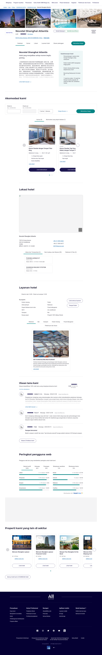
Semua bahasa (46, 616)
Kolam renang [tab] (56, 322)
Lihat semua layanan (75, 300)
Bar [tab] (39, 322)
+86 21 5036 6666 (58, 241)
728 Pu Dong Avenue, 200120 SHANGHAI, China (29, 38)
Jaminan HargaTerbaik (93, 32)
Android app (62, 616)
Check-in (11, 106)
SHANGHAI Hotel (31, 7)
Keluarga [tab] (37, 467)
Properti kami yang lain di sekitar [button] (26, 528)
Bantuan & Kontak (80, 613)
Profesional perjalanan (31, 616)
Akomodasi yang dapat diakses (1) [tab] (56, 119)
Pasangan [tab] (46, 467)
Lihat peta (46, 38)
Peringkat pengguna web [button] (35, 454)
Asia (9, 7)
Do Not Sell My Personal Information (59, 639)
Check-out (27, 106)
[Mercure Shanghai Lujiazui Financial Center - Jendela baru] (45, 542)
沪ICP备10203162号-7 (56, 643)
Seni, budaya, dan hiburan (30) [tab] (53, 252)
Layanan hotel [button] (28, 287)
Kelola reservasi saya (81, 611)
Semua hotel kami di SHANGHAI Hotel (17, 577)
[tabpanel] (51, 150)
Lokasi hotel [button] (26, 189)
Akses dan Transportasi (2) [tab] (33, 252)
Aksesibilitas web (47, 611)
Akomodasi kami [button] (15, 98)
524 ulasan (30, 34)
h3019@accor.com (58, 246)
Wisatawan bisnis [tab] (74, 467)
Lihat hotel (22, 565)
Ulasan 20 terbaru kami (27, 440)
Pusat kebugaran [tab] (68, 322)
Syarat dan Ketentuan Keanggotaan (60, 638)
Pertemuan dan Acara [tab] (51, 325)
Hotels (5, 7)
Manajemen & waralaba (16, 613)
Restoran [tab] (31, 322)
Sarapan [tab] (45, 322)
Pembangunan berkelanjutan (17, 618)
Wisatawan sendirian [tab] (59, 467)
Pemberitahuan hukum (41, 639)
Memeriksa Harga (78, 43)
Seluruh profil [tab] (27, 467)
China (13, 7)
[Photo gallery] (51, 18)
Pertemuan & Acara (31, 613)
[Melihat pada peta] (51, 214)
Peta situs (45, 613)
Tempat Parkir (73, 305)
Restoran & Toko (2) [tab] (71, 252)
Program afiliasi (14, 621)
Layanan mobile (63, 611)
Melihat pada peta (19, 558)
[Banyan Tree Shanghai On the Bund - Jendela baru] (69, 542)
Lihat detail (36, 369)
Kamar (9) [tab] (39, 119)
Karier (11, 616)
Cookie (82, 638)
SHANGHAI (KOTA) (21, 7)
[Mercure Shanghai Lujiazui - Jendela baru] (21, 542)
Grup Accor (12, 611)
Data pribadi (75, 638)
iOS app (61, 613)
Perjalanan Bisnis (30, 611)
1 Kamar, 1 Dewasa (45, 111)
